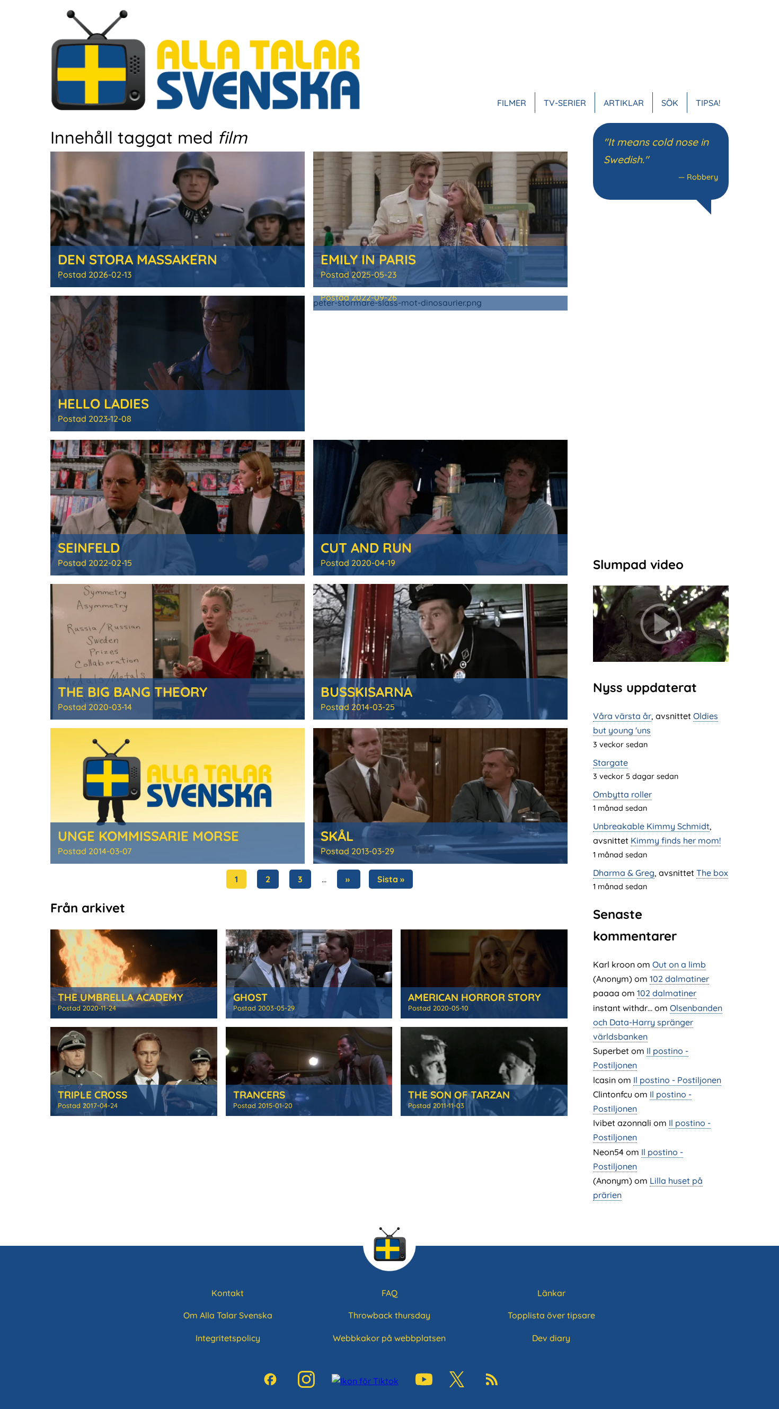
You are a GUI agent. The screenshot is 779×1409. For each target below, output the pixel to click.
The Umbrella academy (120, 997)
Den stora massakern (137, 259)
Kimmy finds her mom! (676, 840)
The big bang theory (132, 691)
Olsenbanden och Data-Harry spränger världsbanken (657, 1022)
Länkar (551, 1293)
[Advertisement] (661, 384)
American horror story (474, 997)
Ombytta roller (622, 794)
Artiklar (624, 103)
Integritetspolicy (228, 1338)
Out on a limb (679, 964)
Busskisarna (366, 691)
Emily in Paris (368, 259)
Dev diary (551, 1338)
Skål (337, 835)
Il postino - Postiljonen (677, 1080)
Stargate (610, 762)
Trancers (259, 1094)
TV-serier (565, 103)
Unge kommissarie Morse (148, 835)
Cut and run (366, 547)
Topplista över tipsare (551, 1315)
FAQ (389, 1293)
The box (712, 872)
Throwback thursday (389, 1315)
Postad (94, 274)
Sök (669, 103)
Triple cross (92, 1094)
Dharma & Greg (623, 872)
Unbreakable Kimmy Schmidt (651, 826)
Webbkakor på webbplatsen (389, 1338)
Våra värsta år (622, 716)
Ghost (250, 997)
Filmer (511, 103)
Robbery (702, 177)
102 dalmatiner (679, 978)
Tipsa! (708, 103)
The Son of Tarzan (459, 1094)
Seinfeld (89, 547)
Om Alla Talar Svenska (227, 1315)
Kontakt (227, 1293)
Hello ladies (103, 403)
